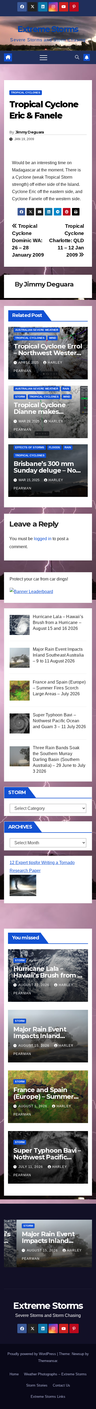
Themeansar (47, 1361)
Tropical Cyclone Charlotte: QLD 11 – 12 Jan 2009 (66, 240)
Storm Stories (36, 1385)
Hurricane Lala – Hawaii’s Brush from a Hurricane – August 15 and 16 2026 (47, 1240)
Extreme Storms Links (48, 1397)
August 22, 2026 (34, 985)
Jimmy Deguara (29, 132)
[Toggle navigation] (43, 57)
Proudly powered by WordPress (32, 1354)
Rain (66, 388)
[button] (77, 57)
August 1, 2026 (33, 1106)
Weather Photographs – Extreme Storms (55, 1374)
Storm (20, 396)
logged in (42, 538)
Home (14, 1374)
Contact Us (61, 1385)
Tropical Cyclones (25, 92)
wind (52, 337)
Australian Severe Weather (36, 329)
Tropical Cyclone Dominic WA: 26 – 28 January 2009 (28, 240)
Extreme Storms (48, 29)
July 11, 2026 (31, 1167)
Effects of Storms (29, 447)
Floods (54, 447)
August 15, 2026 (34, 1045)
